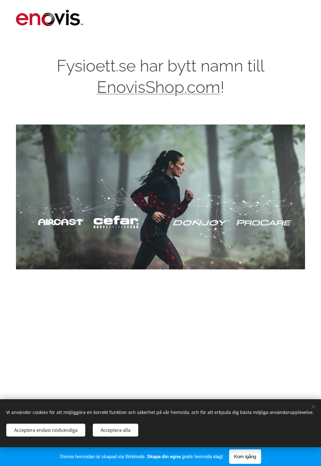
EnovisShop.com (158, 87)
